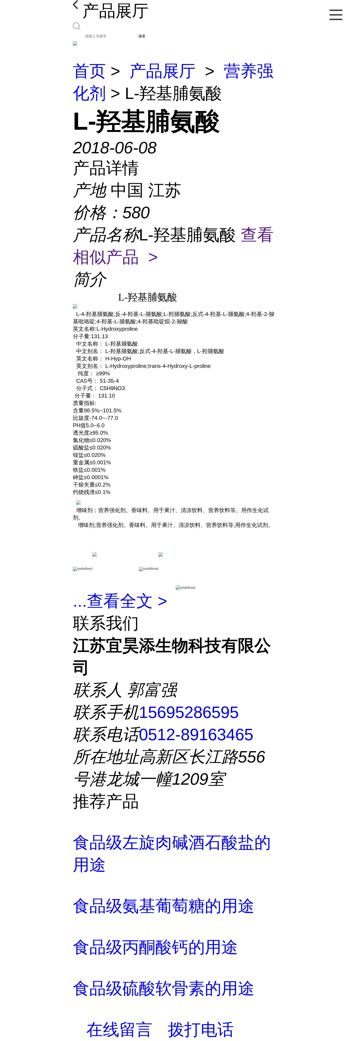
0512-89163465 (196, 734)
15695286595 (189, 712)
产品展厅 (163, 71)
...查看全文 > (120, 601)
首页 (89, 71)
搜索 (141, 36)
